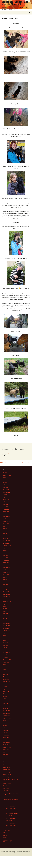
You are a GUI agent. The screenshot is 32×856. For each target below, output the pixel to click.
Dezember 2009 (6, 740)
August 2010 (6, 720)
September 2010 (7, 718)
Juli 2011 (5, 693)
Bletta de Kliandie (7, 774)
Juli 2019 (5, 480)
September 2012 (7, 659)
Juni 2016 (5, 553)
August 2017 (6, 523)
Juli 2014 (5, 606)
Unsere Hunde (6, 767)
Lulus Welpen (6, 790)
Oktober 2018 (6, 494)
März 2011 (5, 703)
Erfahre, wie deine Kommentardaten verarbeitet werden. (15, 463)
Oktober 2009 (6, 745)
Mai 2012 (5, 669)
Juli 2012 (5, 664)
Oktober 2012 (6, 657)
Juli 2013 (5, 635)
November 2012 (6, 655)
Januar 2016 (6, 562)
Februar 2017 (6, 536)
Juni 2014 (5, 608)
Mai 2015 (5, 582)
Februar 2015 (6, 589)
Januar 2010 (6, 737)
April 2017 (5, 533)
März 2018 (5, 506)
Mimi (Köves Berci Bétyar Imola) (10, 799)
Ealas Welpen (6, 788)
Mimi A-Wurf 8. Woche (11, 823)
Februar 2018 (6, 509)
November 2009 (6, 742)
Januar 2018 (6, 511)
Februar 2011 (6, 706)
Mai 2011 (5, 698)
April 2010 (5, 730)
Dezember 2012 (6, 652)
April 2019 (5, 487)
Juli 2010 (5, 723)
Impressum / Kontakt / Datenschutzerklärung (11, 851)
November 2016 (6, 540)
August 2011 (6, 691)
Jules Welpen (6, 785)
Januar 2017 (6, 538)
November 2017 (6, 516)
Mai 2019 (5, 485)
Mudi (4, 797)
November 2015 (6, 567)
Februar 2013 (6, 647)
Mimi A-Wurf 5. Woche (11, 816)
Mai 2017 (5, 531)
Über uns (5, 835)
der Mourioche (6, 769)
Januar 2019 (6, 489)
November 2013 (6, 625)
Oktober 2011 (6, 686)
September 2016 (7, 545)
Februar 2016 (6, 560)
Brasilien (5, 837)
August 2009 (6, 749)
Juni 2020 (5, 472)
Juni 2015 (5, 579)
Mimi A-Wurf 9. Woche (11, 825)
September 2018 (7, 497)
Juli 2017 (5, 526)
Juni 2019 (5, 482)
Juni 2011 (5, 696)
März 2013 (5, 645)
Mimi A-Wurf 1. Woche (11, 806)
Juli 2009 (5, 752)
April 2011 (5, 701)
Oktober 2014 (6, 599)
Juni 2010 (5, 725)
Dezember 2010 (6, 710)
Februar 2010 (6, 735)
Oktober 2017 (6, 519)
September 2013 (7, 630)
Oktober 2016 (6, 543)
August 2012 (6, 662)
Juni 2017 (5, 528)
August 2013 (6, 633)
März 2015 (5, 587)
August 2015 (6, 574)
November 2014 (6, 596)
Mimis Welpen (6, 802)
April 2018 (5, 504)
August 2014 (6, 604)
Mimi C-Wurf (7, 830)
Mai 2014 (5, 611)
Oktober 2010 (6, 715)
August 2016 (6, 548)
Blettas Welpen (6, 777)
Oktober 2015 (6, 570)
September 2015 (7, 572)
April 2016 (5, 555)
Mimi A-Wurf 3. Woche (11, 811)
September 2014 (7, 601)
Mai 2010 (5, 727)
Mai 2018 (5, 502)
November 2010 (6, 713)
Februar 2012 (6, 676)
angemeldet (10, 453)
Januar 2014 (6, 621)
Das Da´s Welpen (7, 783)
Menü (3, 12)
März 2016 (5, 557)
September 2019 (7, 475)
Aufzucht (5, 833)
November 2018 (6, 492)
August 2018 (6, 499)
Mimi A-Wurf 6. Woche (11, 818)
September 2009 (7, 747)
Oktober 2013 (6, 628)
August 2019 (6, 477)
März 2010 (5, 732)
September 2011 (7, 689)
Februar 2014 (6, 618)
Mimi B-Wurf (7, 828)
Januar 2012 (6, 679)
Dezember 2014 (6, 594)
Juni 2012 (5, 667)
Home (4, 764)
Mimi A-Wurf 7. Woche (11, 820)
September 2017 (7, 521)
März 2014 (5, 616)
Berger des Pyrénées (8, 772)
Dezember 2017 (6, 514)
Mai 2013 (5, 640)
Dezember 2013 (6, 623)
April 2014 (5, 613)
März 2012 (5, 674)
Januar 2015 (6, 591)
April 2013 (5, 642)
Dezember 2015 (6, 565)
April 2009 (5, 754)
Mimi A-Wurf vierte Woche (12, 813)
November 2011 (6, 684)
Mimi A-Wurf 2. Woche (11, 808)
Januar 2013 (6, 650)
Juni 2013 (5, 638)
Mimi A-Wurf (7, 804)
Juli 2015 (5, 577)
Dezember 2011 (6, 681)
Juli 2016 (5, 550)
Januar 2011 (6, 708)
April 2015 (5, 584)
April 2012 (5, 672)
